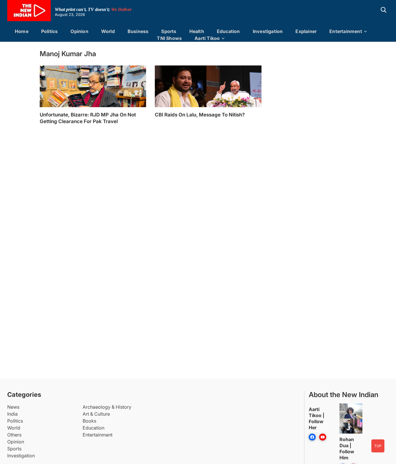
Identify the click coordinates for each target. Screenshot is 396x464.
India (12, 414)
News (13, 407)
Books (89, 421)
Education (228, 31)
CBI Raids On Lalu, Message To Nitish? (200, 115)
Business (138, 31)
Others (14, 435)
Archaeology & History (107, 407)
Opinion (79, 31)
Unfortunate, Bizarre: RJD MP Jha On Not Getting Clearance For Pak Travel (88, 118)
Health (196, 31)
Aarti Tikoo (207, 38)
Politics (49, 31)
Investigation (268, 31)
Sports (168, 31)
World (108, 31)
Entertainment (345, 31)
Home (21, 31)
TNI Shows (169, 38)
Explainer (306, 31)
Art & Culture (96, 414)
